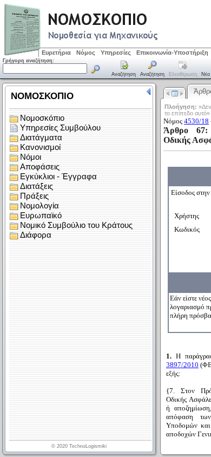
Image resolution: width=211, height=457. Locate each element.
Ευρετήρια (56, 52)
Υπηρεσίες (116, 52)
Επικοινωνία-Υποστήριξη (172, 52)
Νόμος (85, 52)
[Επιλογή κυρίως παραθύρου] (124, 69)
